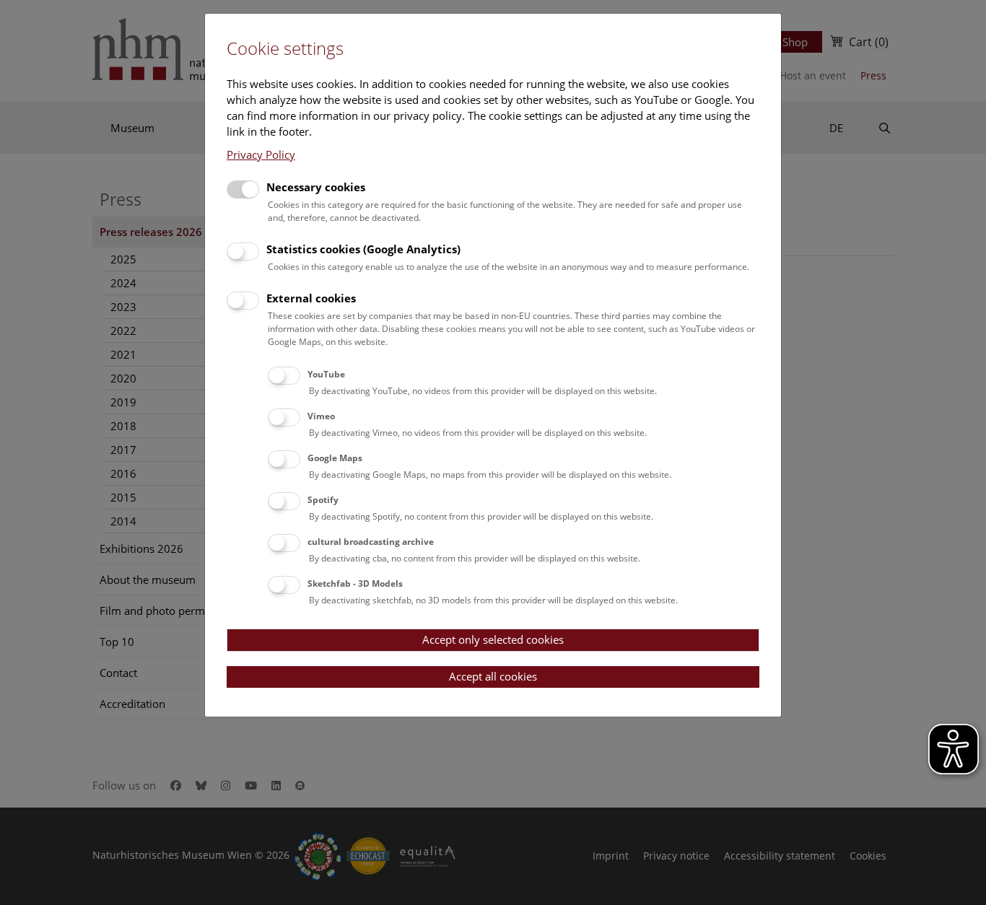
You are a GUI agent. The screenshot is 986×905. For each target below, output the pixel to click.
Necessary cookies (315, 187)
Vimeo (321, 416)
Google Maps (334, 458)
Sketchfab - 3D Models (355, 583)
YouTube (326, 374)
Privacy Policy (261, 154)
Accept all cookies (493, 676)
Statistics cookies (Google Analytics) (363, 249)
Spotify (323, 500)
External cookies (311, 298)
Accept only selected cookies (493, 639)
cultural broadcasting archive (370, 541)
